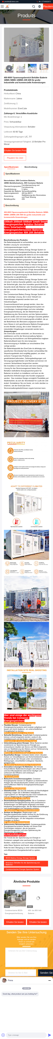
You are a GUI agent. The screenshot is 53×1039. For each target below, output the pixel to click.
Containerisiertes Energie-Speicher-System (22, 869)
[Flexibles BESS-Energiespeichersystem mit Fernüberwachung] (38, 898)
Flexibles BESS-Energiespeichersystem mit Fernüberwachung (37, 912)
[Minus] (49, 980)
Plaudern (48, 6)
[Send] (50, 1035)
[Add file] (3, 1035)
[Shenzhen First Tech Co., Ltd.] (10, 6)
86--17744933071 (44, 1)
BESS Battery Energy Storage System (20, 858)
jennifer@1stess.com (11, 1)
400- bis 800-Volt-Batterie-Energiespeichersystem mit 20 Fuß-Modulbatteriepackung (14, 912)
